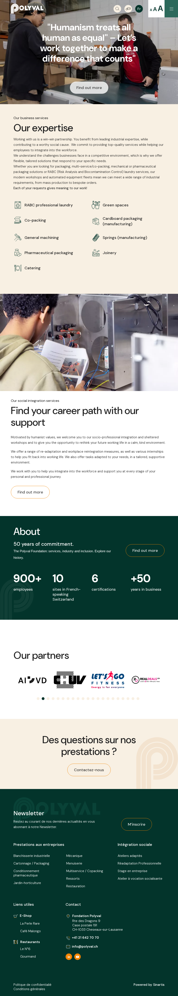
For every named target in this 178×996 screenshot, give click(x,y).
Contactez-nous (89, 769)
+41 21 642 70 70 (85, 937)
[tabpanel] (36, 679)
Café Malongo (30, 931)
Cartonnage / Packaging (31, 863)
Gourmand (28, 956)
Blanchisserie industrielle (31, 856)
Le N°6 (25, 949)
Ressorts (73, 878)
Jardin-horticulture (27, 883)
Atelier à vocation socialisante (140, 878)
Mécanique (74, 856)
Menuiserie (74, 863)
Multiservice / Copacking (84, 871)
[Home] (27, 8)
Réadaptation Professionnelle (139, 863)
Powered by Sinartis (149, 985)
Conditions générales (29, 989)
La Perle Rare (30, 923)
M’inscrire (136, 824)
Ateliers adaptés (130, 856)
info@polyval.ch (85, 946)
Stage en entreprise (132, 871)
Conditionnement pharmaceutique (26, 873)
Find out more (89, 87)
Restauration (75, 886)
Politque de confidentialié (32, 985)
